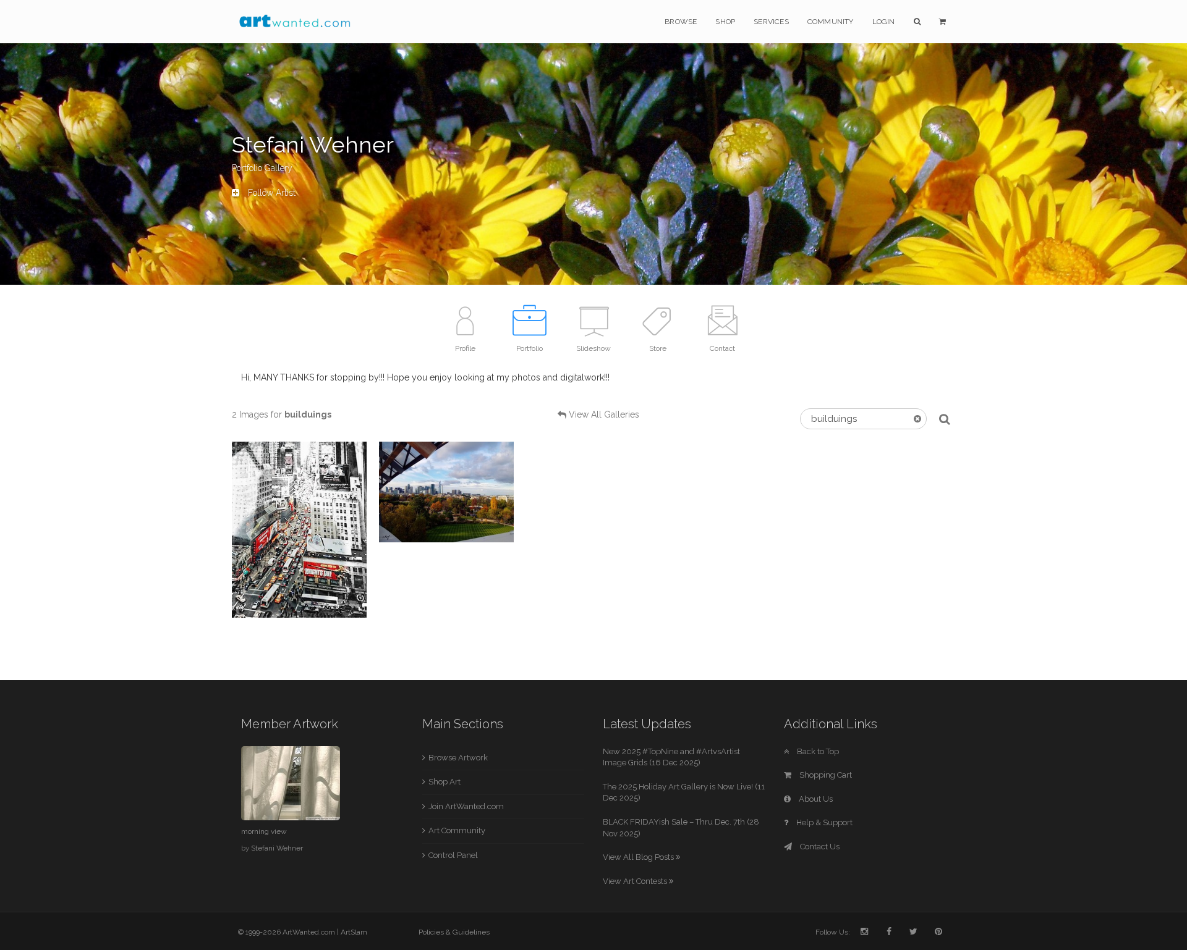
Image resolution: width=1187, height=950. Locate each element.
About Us (815, 799)
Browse (681, 21)
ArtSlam (354, 932)
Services (771, 21)
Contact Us (819, 846)
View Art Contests (636, 881)
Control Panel (453, 855)
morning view (264, 831)
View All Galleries (604, 414)
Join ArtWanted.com (466, 806)
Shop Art (444, 781)
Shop (725, 21)
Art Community (456, 830)
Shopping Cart (825, 775)
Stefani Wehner (277, 848)
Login (883, 21)
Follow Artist (270, 193)
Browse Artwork (458, 757)
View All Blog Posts (639, 857)
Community (830, 21)
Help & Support (823, 822)
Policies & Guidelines (454, 932)
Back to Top (817, 751)
